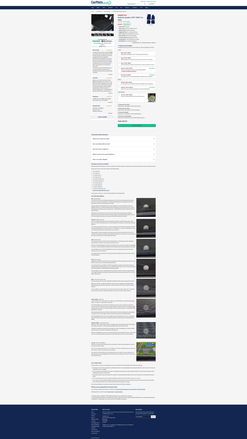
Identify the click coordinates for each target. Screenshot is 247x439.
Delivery (93, 417)
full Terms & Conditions (126, 384)
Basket (152, 3)
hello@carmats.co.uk (108, 413)
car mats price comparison (126, 396)
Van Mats (93, 421)
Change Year (128, 21)
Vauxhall (134, 7)
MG (121, 7)
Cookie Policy (94, 433)
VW (141, 7)
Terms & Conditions (95, 431)
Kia (116, 7)
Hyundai (110, 7)
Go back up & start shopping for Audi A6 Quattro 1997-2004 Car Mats (130, 389)
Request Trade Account (151, 1)
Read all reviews (102, 117)
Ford (103, 7)
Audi (92, 7)
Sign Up (153, 416)
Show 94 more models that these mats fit (101, 190)
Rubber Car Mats (94, 419)
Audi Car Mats (98, 11)
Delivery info (153, 42)
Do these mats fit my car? (136, 42)
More (146, 7)
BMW (98, 7)
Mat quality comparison (146, 42)
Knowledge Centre (95, 422)
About (92, 412)
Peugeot (127, 7)
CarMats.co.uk (96, 437)
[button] (93, 35)
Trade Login (143, 1)
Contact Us (93, 413)
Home (92, 11)
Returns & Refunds (95, 424)
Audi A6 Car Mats (107, 11)
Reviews (93, 415)
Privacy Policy (94, 429)
